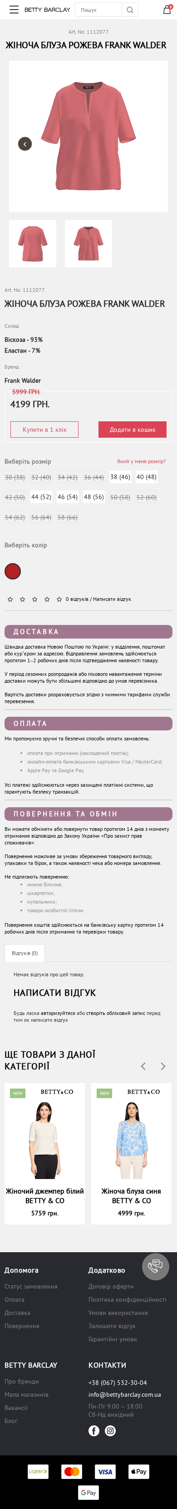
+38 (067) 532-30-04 (117, 1383)
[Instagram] (110, 1430)
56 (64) (41, 517)
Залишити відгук (112, 1326)
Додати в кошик (133, 429)
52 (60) (147, 497)
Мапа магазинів (27, 1394)
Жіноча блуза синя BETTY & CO (131, 1195)
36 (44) (94, 477)
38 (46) (120, 477)
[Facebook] (93, 1430)
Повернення (22, 1326)
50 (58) (120, 497)
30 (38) (15, 477)
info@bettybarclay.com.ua (124, 1394)
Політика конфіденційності (127, 1299)
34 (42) (68, 477)
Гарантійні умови (112, 1339)
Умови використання (118, 1313)
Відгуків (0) (25, 952)
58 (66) (68, 517)
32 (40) (41, 477)
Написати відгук (112, 598)
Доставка (37, 631)
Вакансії (16, 1408)
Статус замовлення (31, 1286)
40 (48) (147, 477)
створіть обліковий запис (115, 1012)
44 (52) (41, 497)
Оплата (31, 723)
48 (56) (94, 497)
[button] (155, 1266)
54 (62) (15, 517)
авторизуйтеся (58, 1012)
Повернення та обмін (66, 813)
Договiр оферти (111, 1286)
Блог (11, 1421)
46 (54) (68, 497)
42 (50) (15, 497)
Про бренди (22, 1381)
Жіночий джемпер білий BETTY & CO (45, 1195)
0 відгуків (77, 598)
